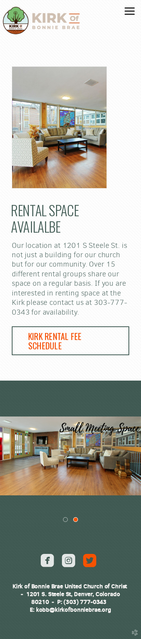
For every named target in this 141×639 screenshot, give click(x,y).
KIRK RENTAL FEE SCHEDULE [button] (54, 341)
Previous (9, 456)
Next (132, 456)
